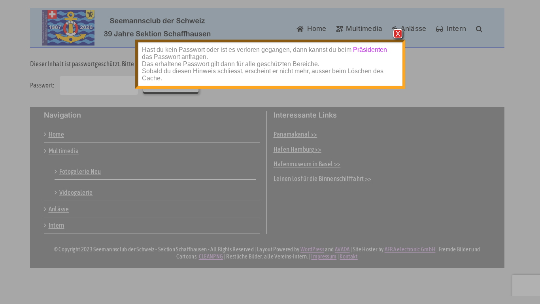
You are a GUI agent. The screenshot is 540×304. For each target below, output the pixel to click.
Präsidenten (370, 49)
